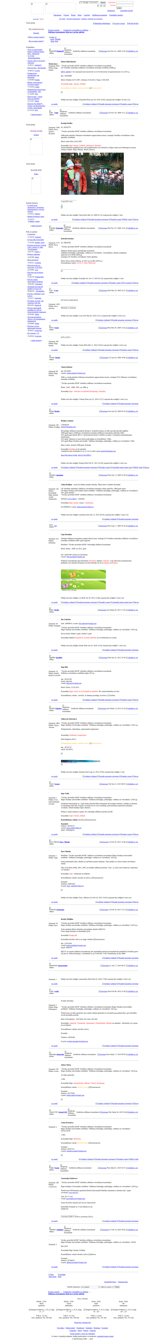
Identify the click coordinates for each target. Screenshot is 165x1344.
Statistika (89, 1328)
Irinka (37, 323)
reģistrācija (111, 11)
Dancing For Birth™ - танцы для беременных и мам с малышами (36, 106)
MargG (37, 214)
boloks (37, 80)
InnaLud (38, 305)
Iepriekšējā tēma (110, 1282)
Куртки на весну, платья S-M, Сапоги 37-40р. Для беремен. (37, 247)
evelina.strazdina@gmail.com (77, 1041)
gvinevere (38, 331)
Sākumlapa (57, 15)
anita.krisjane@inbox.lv (85, 507)
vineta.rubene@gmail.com (76, 373)
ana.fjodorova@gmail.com (75, 1199)
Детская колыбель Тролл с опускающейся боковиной (36, 319)
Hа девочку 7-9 (33, 333)
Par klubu (62, 19)
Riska (36, 174)
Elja (36, 94)
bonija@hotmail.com (68, 427)
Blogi (80, 15)
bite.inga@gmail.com (73, 683)
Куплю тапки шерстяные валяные (35, 281)
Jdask (37, 257)
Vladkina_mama (34, 221)
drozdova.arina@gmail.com (76, 1151)
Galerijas (87, 15)
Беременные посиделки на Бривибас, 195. (37, 91)
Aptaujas (92, 1331)
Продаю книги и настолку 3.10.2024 (35, 266)
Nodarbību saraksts (116, 15)
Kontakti (105, 1328)
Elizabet (36, 33)
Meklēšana (106, 23)
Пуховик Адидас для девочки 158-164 (35, 302)
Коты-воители (33, 260)
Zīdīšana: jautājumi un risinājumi (91, 19)
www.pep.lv (73, 1192)
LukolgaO (38, 284)
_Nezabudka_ (40, 291)
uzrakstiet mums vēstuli (105, 1336)
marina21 (38, 65)
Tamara (36, 135)
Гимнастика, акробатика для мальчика (33, 75)
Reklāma (97, 1328)
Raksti (73, 15)
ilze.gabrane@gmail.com (87, 623)
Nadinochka (39, 277)
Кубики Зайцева (34, 254)
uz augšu (54, 104)
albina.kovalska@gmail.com (77, 1262)
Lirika (37, 87)
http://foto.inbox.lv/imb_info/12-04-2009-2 (76, 455)
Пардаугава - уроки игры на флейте (35, 98)
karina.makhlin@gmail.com (76, 945)
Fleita (37, 101)
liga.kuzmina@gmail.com (76, 557)
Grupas (122, 23)
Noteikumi (80, 1328)
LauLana (38, 336)
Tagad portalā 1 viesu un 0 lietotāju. (82, 1334)
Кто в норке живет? (36, 41)
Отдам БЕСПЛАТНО (36, 240)
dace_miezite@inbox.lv (75, 886)
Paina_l (37, 252)
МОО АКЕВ (66, 72)
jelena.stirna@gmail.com (75, 1095)
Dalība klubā (70, 1328)
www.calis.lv (72, 499)
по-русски (36, 19)
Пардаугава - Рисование (37, 68)
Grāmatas (72, 1331)
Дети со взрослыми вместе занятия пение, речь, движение (36, 52)
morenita (38, 298)
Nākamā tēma (123, 1282)
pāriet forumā (36, 114)
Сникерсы (31, 234)
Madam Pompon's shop (36, 216)
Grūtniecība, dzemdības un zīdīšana (75, 30)
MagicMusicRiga (34, 58)
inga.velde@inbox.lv (74, 828)
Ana (36, 270)
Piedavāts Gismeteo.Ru (82, 1323)
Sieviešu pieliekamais (73, 19)
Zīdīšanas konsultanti (99, 15)
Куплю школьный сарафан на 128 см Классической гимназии (37, 310)
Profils (136, 23)
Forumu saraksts (54, 30)
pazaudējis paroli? (126, 11)
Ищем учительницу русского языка (35, 83)
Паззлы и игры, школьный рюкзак (34, 327)
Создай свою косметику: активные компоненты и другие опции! (36, 208)
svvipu (37, 71)
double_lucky (40, 242)
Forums (66, 15)
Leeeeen (38, 237)
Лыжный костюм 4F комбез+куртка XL (35, 288)
